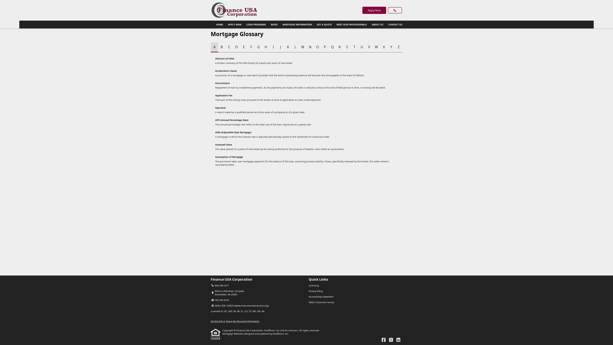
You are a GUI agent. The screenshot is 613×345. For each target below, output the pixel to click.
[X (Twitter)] (391, 340)
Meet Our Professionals (352, 24)
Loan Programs (256, 24)
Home (219, 24)
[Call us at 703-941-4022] (395, 10)
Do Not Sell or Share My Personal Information (235, 321)
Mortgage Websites (233, 333)
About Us (377, 24)
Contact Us (395, 24)
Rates (274, 24)
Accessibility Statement (321, 296)
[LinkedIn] (398, 340)
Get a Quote (324, 24)
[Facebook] (383, 340)
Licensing (314, 285)
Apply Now (374, 10)
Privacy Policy (316, 291)
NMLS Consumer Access (321, 302)
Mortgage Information (297, 24)
